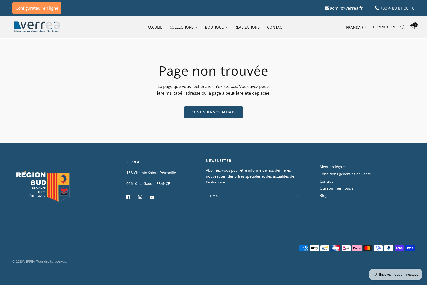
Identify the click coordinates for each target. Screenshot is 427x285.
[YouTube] (155, 197)
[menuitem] (155, 27)
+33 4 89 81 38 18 (397, 8)
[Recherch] (402, 27)
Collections (182, 27)
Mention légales (333, 166)
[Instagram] (143, 196)
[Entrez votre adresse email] (296, 196)
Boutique (214, 27)
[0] (411, 27)
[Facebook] (131, 196)
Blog (323, 195)
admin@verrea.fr (346, 8)
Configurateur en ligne (36, 8)
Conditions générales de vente (345, 173)
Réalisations (247, 27)
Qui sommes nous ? (336, 188)
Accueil (155, 27)
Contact (275, 27)
